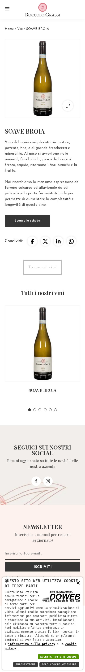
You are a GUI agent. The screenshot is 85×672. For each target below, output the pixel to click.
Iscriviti (43, 567)
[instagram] (48, 481)
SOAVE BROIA (42, 390)
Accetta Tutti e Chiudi (58, 656)
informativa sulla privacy (31, 644)
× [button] (78, 582)
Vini (20, 29)
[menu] (7, 9)
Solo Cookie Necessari (59, 664)
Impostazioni (25, 664)
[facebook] (36, 481)
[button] (29, 409)
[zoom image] (67, 105)
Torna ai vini (42, 267)
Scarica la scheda (27, 221)
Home (9, 29)
